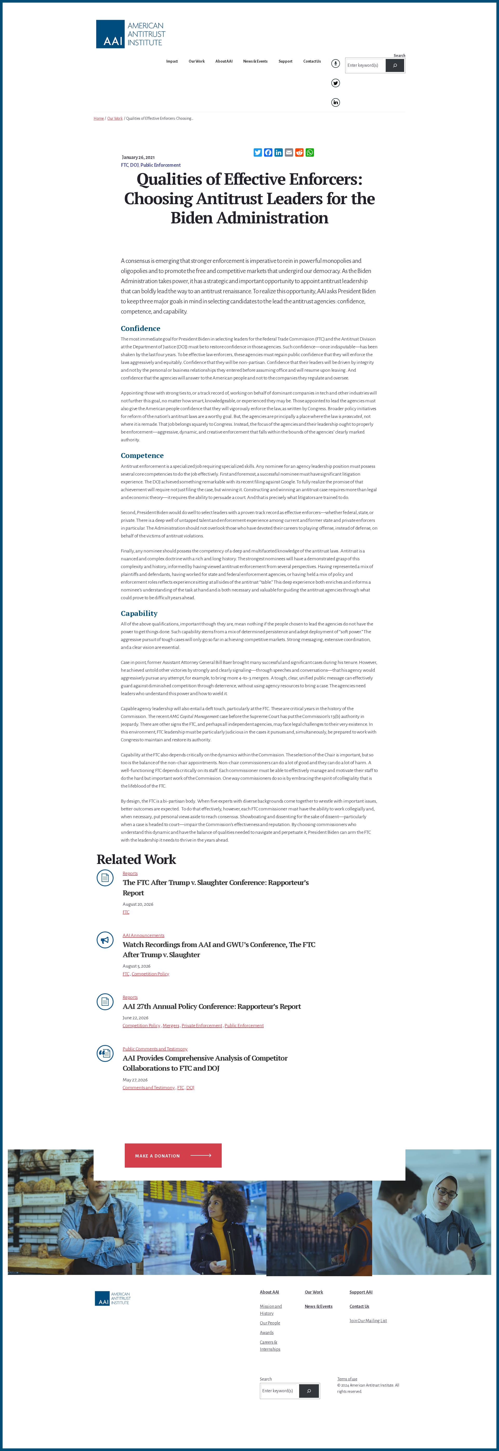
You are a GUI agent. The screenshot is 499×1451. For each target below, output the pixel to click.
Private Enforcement (202, 1025)
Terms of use (347, 1379)
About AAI (269, 1292)
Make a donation (157, 1156)
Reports (130, 873)
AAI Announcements (144, 935)
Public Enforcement (160, 165)
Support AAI (361, 1292)
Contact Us (359, 1306)
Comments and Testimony (149, 1087)
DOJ (134, 165)
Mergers (171, 1025)
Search (399, 56)
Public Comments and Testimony (155, 1048)
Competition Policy (150, 973)
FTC (124, 165)
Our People (270, 1323)
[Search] (395, 65)
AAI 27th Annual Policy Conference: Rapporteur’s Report (212, 1006)
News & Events (319, 1306)
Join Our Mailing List (368, 1321)
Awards (267, 1332)
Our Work (114, 118)
